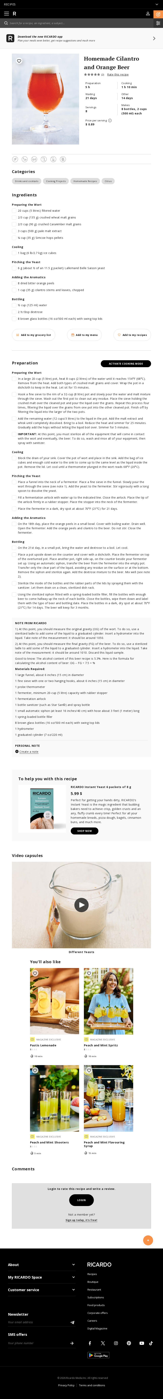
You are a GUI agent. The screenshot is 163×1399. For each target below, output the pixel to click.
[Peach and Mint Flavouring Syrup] (108, 1098)
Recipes (92, 1274)
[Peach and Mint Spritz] (108, 1001)
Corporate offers (97, 1313)
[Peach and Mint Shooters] (54, 1098)
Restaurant (94, 1289)
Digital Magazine (97, 1328)
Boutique (92, 1282)
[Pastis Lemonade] (54, 1001)
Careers (92, 1320)
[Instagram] (117, 1343)
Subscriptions (95, 1297)
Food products (96, 1305)
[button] (158, 14)
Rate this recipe (118, 74)
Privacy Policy (66, 1385)
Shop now (84, 831)
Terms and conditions (92, 1385)
